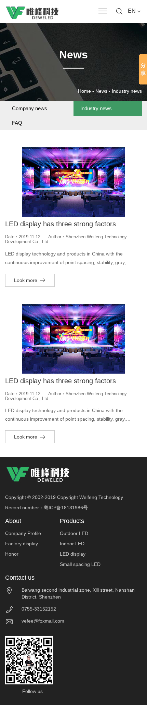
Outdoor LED (74, 533)
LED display (72, 554)
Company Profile (23, 533)
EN (132, 11)
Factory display (21, 543)
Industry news (127, 91)
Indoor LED (72, 543)
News (101, 91)
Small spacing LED (80, 564)
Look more (26, 280)
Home (84, 91)
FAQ (17, 123)
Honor (11, 554)
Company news (29, 108)
